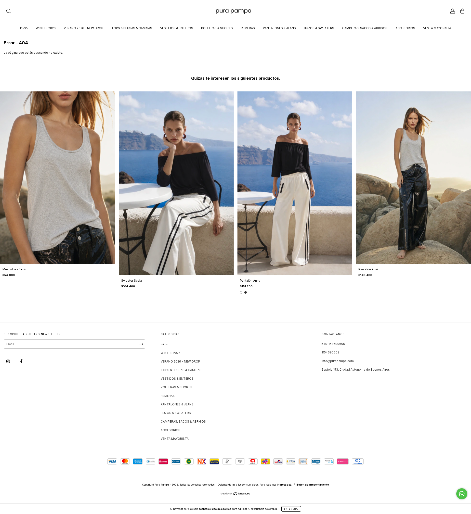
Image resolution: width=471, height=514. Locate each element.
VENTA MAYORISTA (437, 28)
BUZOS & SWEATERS (319, 28)
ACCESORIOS (405, 28)
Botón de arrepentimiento (313, 484)
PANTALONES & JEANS (279, 28)
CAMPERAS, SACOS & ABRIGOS (364, 28)
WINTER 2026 (46, 28)
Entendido (291, 509)
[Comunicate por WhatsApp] (461, 493)
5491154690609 (333, 344)
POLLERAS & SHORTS (217, 28)
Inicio (24, 28)
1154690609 (331, 352)
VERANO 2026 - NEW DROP (83, 28)
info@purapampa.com (338, 361)
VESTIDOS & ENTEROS (176, 28)
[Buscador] (8, 11)
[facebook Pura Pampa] (21, 361)
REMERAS (248, 28)
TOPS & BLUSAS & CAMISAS (131, 28)
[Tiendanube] (235, 494)
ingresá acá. (284, 484)
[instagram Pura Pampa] (8, 361)
